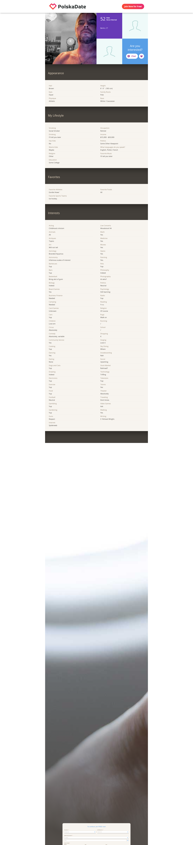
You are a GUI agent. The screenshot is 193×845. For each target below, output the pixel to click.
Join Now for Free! (133, 6)
